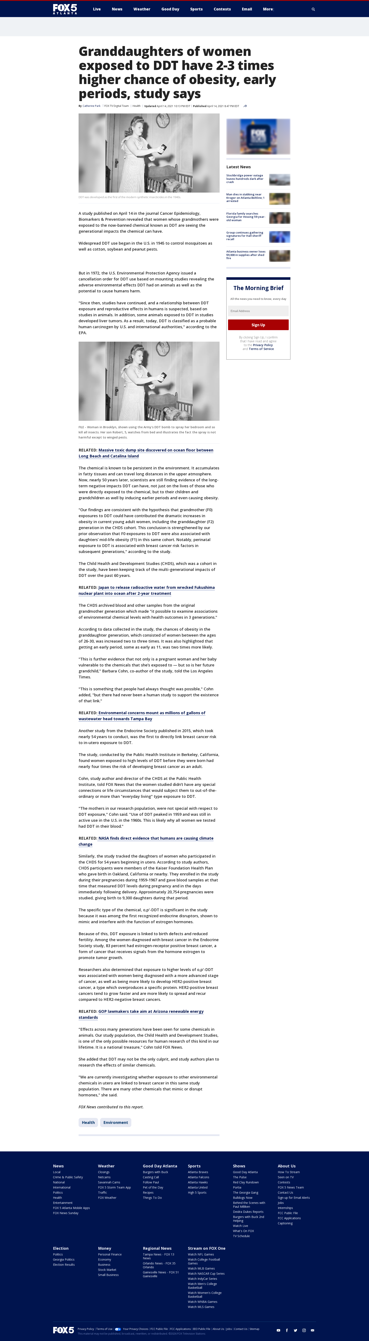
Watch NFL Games (201, 1254)
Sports (194, 1165)
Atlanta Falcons (198, 1177)
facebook (287, 1330)
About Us (287, 1165)
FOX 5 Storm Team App (114, 1187)
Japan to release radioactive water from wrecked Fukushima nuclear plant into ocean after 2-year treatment (147, 590)
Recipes (148, 1192)
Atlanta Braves (198, 1172)
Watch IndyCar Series (202, 1279)
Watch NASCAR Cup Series (206, 1273)
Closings (104, 1172)
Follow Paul (151, 1182)
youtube (278, 1330)
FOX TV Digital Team (116, 106)
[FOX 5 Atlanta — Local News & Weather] (67, 9)
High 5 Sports (197, 1192)
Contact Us (285, 1192)
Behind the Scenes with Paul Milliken (249, 1205)
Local (56, 1172)
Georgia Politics (64, 1259)
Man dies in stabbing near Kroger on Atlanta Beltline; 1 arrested (245, 197)
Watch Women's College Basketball (205, 1295)
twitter (295, 1330)
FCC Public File (288, 1213)
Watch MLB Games (201, 1268)
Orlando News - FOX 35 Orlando (159, 1265)
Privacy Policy (263, 345)
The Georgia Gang (245, 1192)
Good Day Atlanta (160, 1165)
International (61, 1187)
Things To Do (152, 1198)
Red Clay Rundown (246, 1182)
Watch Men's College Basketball (202, 1286)
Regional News (157, 1248)
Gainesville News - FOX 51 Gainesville (161, 1274)
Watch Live (240, 1226)
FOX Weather (107, 1198)
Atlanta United (198, 1187)
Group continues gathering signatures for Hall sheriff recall (244, 236)
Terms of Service (261, 349)
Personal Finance (110, 1254)
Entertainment (63, 1203)
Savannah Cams (109, 1182)
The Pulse (240, 1177)
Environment (115, 1122)
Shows (239, 1165)
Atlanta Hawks (198, 1182)
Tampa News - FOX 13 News (158, 1256)
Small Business (108, 1275)
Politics (58, 1192)
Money (104, 1248)
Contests (284, 1182)
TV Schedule (241, 1236)
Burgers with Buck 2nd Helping (248, 1219)
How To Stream (289, 1172)
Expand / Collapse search (313, 9)
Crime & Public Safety (68, 1177)
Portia (237, 1187)
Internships (285, 1208)
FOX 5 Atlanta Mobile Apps (71, 1208)
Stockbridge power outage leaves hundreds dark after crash (245, 178)
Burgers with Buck (155, 1172)
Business (104, 1265)
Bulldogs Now (242, 1198)
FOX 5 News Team (291, 1187)
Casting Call (151, 1177)
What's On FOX (243, 1231)
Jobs (281, 1203)
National (59, 1182)
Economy (104, 1259)
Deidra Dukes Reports (248, 1212)
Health (137, 106)
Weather (106, 1165)
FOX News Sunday (65, 1213)
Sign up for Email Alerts (294, 1198)
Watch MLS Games (201, 1307)
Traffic (102, 1192)
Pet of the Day (153, 1187)
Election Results (64, 1265)
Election (61, 1248)
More (268, 9)
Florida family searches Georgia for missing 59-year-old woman (245, 217)
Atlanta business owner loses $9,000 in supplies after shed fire (245, 255)
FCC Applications (289, 1218)
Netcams (104, 1177)
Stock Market (107, 1270)
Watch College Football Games (204, 1261)
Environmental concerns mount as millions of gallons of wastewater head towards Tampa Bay (142, 715)
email (312, 1330)
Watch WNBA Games (202, 1302)
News (58, 1165)
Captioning (285, 1223)
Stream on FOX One (207, 1248)
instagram (304, 1330)
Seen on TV (286, 1177)
